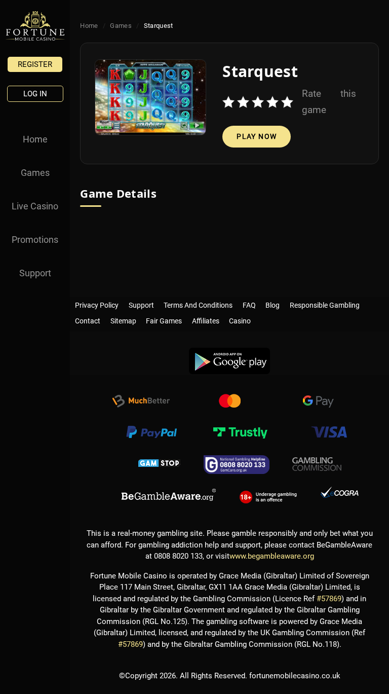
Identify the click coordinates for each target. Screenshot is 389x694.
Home (35, 139)
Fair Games (164, 319)
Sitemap (123, 319)
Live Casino (35, 206)
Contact (87, 319)
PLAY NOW (257, 136)
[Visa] (329, 433)
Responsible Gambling (325, 303)
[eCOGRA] (339, 495)
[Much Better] (141, 402)
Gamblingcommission (317, 464)
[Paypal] (151, 433)
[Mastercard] (229, 402)
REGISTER (35, 64)
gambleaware (168, 495)
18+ (268, 495)
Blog (272, 303)
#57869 (329, 598)
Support (35, 273)
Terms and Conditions (198, 303)
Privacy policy (97, 303)
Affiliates (205, 319)
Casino (240, 319)
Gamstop (159, 464)
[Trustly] (240, 433)
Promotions (35, 239)
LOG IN (35, 93)
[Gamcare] (236, 464)
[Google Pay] (318, 402)
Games (35, 172)
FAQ (249, 303)
